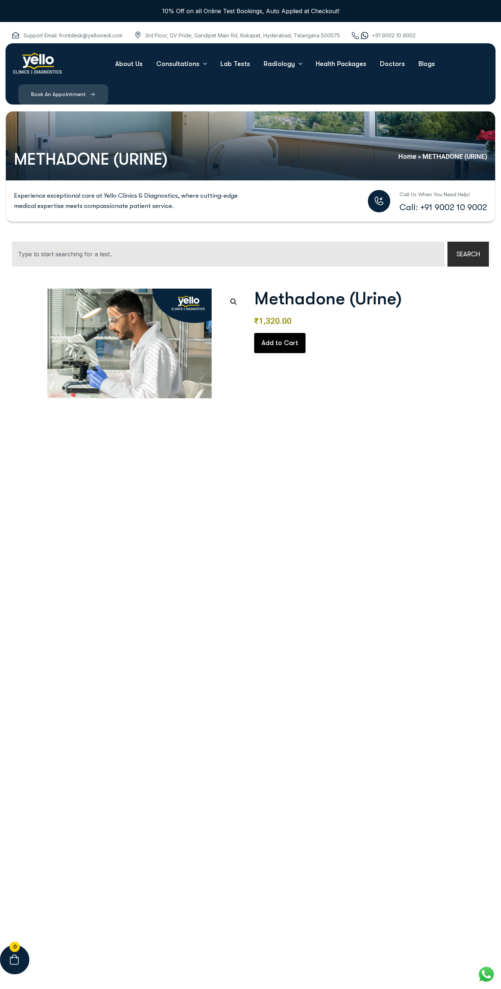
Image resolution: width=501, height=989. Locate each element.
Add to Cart (280, 343)
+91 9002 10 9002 (394, 35)
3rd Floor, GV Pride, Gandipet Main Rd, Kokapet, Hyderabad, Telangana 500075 (242, 35)
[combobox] (228, 254)
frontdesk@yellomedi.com (90, 35)
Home (407, 156)
